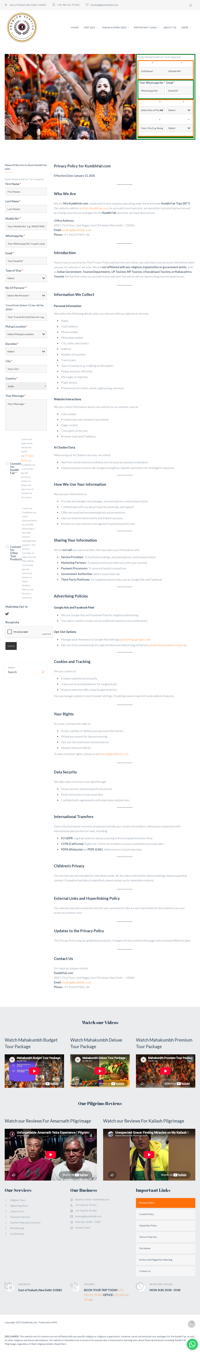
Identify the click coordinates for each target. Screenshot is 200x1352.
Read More (60, 1343)
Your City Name (149, 120)
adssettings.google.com (134, 639)
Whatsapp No (15, 236)
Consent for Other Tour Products (16, 553)
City (8, 361)
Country (11, 378)
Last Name (12, 201)
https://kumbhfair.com (95, 208)
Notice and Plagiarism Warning (155, 1259)
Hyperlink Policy (148, 1225)
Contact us (145, 1270)
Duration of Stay (177, 120)
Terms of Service (148, 1236)
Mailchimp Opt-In (16, 606)
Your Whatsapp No (152, 82)
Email (170, 82)
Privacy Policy (146, 1202)
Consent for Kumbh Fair (15, 468)
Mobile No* (174, 63)
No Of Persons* (149, 102)
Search (11, 668)
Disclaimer (145, 1248)
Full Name (146, 63)
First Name (13, 184)
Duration (11, 344)
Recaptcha (12, 622)
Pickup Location (16, 326)
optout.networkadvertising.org (166, 645)
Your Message (15, 395)
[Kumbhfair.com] (22, 27)
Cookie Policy (146, 1214)
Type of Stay (175, 102)
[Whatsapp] (191, 5)
